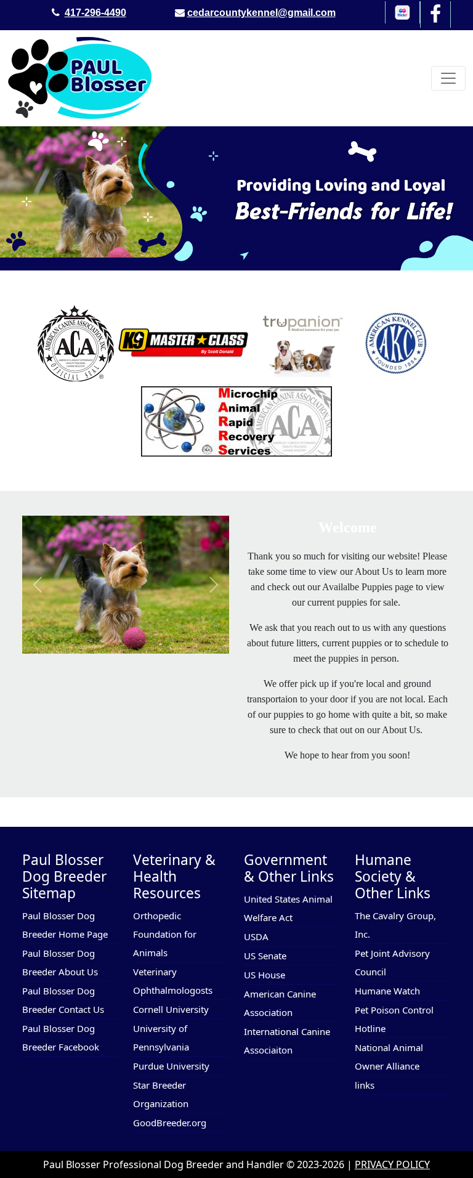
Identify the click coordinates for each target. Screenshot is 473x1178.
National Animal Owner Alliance (389, 1056)
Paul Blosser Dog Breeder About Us (60, 962)
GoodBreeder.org (169, 1122)
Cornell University (171, 1009)
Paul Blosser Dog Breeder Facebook (60, 1037)
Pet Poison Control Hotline (394, 1019)
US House (264, 975)
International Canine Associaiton (287, 1040)
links (364, 1085)
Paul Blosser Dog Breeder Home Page (65, 924)
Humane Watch (387, 991)
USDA (256, 936)
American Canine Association (280, 1003)
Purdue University (171, 1066)
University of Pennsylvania (161, 1037)
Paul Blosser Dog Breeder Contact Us (63, 1000)
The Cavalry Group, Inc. (395, 924)
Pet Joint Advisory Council (392, 962)
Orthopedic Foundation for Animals (164, 934)
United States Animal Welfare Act (288, 908)
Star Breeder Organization (160, 1094)
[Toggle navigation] (448, 78)
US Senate (265, 955)
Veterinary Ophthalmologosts (172, 980)
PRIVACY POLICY (392, 1164)
